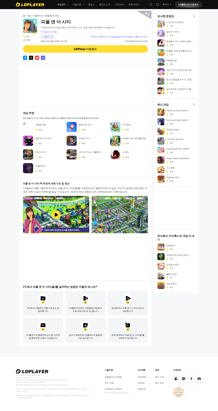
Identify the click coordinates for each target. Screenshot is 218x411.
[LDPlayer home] (30, 4)
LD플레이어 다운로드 (188, 4)
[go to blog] (191, 379)
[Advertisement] (85, 85)
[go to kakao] (184, 379)
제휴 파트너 (134, 4)
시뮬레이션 (38, 15)
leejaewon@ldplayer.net (72, 389)
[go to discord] (199, 379)
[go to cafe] (176, 379)
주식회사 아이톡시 (49, 32)
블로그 (91, 4)
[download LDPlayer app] (157, 4)
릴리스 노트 (104, 4)
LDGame (119, 4)
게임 (29, 15)
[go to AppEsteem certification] (178, 392)
